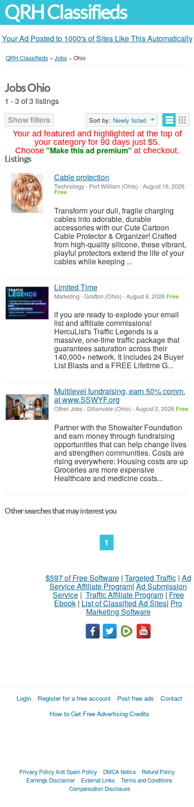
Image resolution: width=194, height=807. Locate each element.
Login (23, 698)
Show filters (29, 119)
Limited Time (75, 287)
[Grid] (182, 120)
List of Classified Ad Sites (124, 603)
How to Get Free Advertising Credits (99, 713)
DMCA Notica (119, 771)
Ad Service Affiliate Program (120, 582)
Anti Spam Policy (76, 771)
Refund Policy (158, 771)
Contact (171, 698)
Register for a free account (74, 698)
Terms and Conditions (146, 780)
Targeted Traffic (150, 577)
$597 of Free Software (82, 577)
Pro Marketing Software (134, 607)
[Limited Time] (27, 303)
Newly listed (129, 120)
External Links (98, 780)
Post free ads (135, 698)
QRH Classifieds (66, 12)
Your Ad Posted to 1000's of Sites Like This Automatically (97, 38)
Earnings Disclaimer (50, 780)
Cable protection (81, 177)
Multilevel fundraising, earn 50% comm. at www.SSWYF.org (119, 395)
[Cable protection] (27, 193)
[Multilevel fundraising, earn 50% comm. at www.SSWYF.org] (27, 407)
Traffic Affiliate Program (124, 594)
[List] (169, 120)
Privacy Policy (36, 771)
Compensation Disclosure (99, 788)
